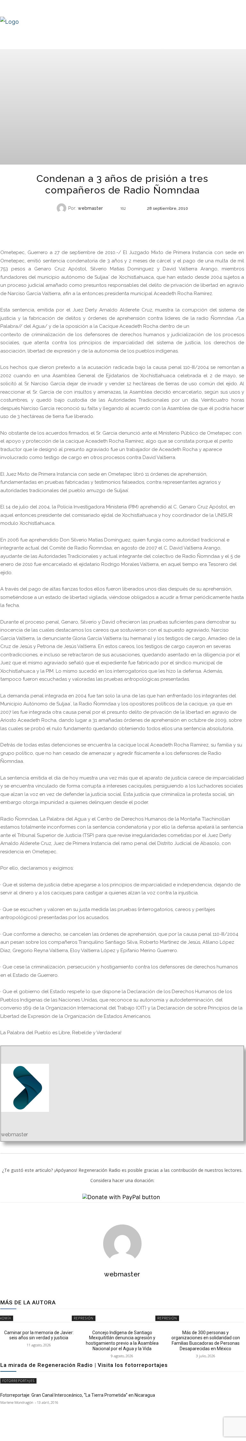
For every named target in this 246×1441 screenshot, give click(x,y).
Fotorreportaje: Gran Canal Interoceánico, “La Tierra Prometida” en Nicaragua (77, 1395)
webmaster (90, 208)
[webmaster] (62, 208)
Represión (121, 221)
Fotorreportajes (18, 1380)
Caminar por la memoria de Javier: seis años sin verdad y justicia (39, 1335)
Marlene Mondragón (16, 1402)
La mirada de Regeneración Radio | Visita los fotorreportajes (84, 1365)
